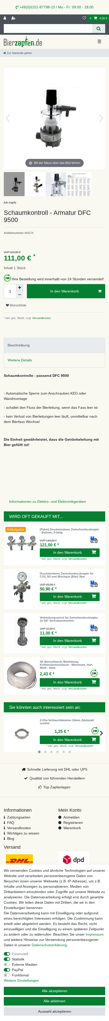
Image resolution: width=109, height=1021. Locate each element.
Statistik (18, 959)
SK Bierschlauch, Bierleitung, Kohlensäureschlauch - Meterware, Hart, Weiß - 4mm (66, 665)
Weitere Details (20, 360)
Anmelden (71, 817)
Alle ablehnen (54, 1001)
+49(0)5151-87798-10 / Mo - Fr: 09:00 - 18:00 (56, 7)
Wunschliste (17, 305)
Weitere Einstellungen (21, 980)
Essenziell (20, 954)
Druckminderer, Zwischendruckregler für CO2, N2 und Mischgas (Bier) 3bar (67, 575)
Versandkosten (41, 318)
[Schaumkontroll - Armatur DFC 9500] (16, 184)
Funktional (20, 975)
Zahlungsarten (18, 817)
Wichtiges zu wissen (23, 833)
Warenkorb (72, 828)
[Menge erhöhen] (19, 287)
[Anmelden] (5, 18)
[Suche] (98, 28)
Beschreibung (19, 345)
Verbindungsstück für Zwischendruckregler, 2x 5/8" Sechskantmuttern (69, 619)
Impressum (95, 934)
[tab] (54, 345)
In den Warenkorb (64, 291)
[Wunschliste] (84, 18)
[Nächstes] (101, 118)
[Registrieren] (14, 18)
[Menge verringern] (19, 294)
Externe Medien (24, 964)
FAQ (10, 823)
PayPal (17, 970)
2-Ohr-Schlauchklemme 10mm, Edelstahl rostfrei (67, 722)
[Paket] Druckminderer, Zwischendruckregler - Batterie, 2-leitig (69, 531)
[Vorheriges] (8, 118)
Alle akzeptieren (54, 991)
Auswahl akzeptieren (54, 1011)
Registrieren (73, 823)
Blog (10, 839)
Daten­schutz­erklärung (49, 945)
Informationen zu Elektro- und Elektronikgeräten (47, 501)
